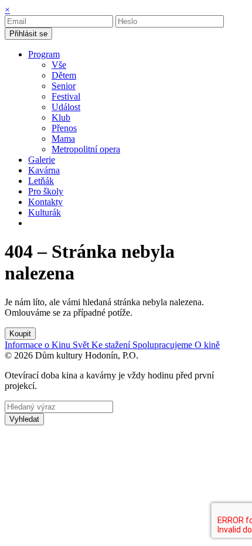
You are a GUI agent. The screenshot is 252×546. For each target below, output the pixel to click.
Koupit (20, 333)
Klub (61, 117)
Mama (63, 139)
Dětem (64, 75)
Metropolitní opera (86, 149)
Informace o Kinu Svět (48, 345)
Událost (66, 107)
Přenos (64, 128)
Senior (64, 86)
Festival (66, 96)
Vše (59, 65)
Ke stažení (111, 345)
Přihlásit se (28, 33)
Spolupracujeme (163, 345)
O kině (207, 345)
